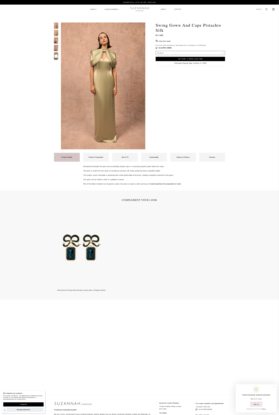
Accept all (23, 404)
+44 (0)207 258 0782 (203, 407)
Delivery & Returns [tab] (183, 157)
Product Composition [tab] (96, 157)
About (163, 9)
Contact (177, 9)
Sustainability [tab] (154, 157)
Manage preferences (23, 410)
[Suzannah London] (139, 9)
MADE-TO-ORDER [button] (111, 9)
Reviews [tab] (212, 157)
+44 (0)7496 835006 (205, 409)
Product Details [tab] (66, 157)
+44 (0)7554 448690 (165, 48)
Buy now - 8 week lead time (190, 59)
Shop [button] (93, 9)
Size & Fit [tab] (125, 157)
